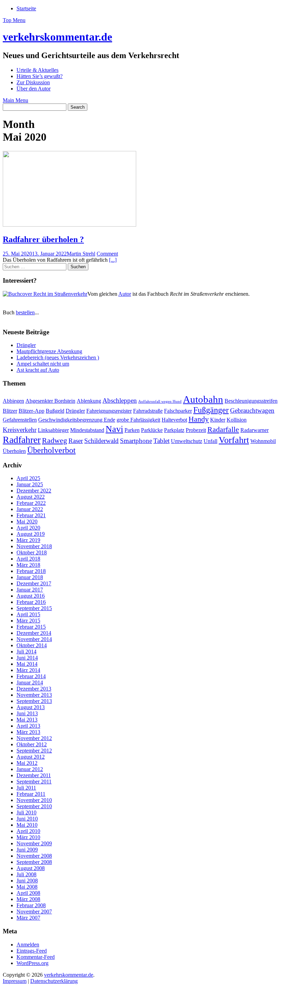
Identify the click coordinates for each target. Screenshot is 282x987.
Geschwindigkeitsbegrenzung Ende (76, 420)
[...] (113, 260)
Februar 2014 (31, 676)
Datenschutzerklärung (54, 981)
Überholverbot (51, 450)
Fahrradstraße (148, 411)
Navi (114, 429)
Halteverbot (174, 420)
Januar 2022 (30, 509)
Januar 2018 (30, 577)
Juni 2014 (27, 658)
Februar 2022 (31, 503)
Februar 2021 (31, 515)
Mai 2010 (27, 825)
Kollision (237, 420)
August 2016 (31, 596)
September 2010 (34, 806)
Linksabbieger (53, 430)
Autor (124, 294)
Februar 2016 (31, 602)
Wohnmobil (263, 441)
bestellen (25, 312)
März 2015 (28, 620)
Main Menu (15, 100)
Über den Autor (34, 88)
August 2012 (31, 757)
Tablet (161, 440)
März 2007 (28, 918)
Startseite (26, 8)
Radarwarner (254, 430)
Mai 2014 (27, 664)
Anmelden (28, 944)
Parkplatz (174, 430)
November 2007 (34, 911)
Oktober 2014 (32, 645)
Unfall (210, 441)
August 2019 (31, 534)
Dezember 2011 (34, 775)
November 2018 (34, 546)
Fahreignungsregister (109, 411)
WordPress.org (32, 963)
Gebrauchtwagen (252, 410)
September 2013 (34, 701)
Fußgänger (211, 409)
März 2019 (28, 540)
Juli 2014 (26, 651)
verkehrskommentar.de (57, 37)
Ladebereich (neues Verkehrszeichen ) (58, 357)
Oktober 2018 (32, 552)
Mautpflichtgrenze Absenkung (49, 351)
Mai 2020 (27, 521)
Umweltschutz (186, 441)
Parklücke (152, 430)
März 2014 (28, 670)
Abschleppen (119, 400)
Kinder (217, 420)
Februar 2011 (31, 794)
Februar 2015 (31, 627)
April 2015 (28, 614)
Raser (75, 440)
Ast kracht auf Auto (38, 370)
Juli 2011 (26, 788)
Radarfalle (223, 429)
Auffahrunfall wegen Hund (160, 401)
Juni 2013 (27, 713)
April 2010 (28, 831)
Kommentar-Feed (36, 957)
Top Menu (14, 20)
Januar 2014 (30, 682)
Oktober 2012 (32, 744)
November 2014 (34, 639)
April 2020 (28, 528)
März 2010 (28, 837)
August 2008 (31, 868)
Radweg (54, 440)
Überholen (14, 451)
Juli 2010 (26, 812)
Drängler (26, 345)
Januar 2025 (30, 484)
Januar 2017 (30, 590)
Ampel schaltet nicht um (43, 364)
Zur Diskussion (33, 82)
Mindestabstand (87, 430)
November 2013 (34, 695)
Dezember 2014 (34, 633)
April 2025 (28, 478)
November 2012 (34, 738)
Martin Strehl (81, 254)
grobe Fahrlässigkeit (138, 420)
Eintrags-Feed (32, 951)
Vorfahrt (234, 440)
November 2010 (34, 800)
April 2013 (28, 726)
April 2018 (28, 559)
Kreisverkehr (19, 429)
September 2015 (34, 608)
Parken (132, 430)
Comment (107, 254)
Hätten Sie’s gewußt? (40, 76)
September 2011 (34, 781)
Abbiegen (13, 401)
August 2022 (31, 497)
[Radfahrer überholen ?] (69, 225)
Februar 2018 (31, 571)
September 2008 (34, 862)
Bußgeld (55, 411)
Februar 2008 (31, 905)
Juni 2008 (27, 880)
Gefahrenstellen (20, 420)
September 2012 (34, 750)
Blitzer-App (31, 411)
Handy (198, 419)
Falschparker (178, 411)
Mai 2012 (27, 763)
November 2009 (34, 843)
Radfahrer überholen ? (43, 239)
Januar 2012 (30, 769)
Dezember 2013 (34, 689)
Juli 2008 (26, 874)
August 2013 (31, 707)
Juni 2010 (27, 819)
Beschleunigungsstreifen (251, 401)
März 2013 (28, 732)
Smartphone (136, 440)
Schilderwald (101, 440)
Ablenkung (89, 401)
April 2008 (28, 893)
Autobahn (203, 399)
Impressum (14, 981)
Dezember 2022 (34, 490)
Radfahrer (22, 439)
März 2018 (28, 565)
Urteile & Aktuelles (37, 70)
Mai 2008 (27, 887)
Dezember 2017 (34, 583)
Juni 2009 (27, 850)
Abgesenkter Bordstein (50, 401)
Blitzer (10, 411)
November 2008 (34, 856)
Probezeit (196, 430)
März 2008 (28, 899)
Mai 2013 (27, 720)
